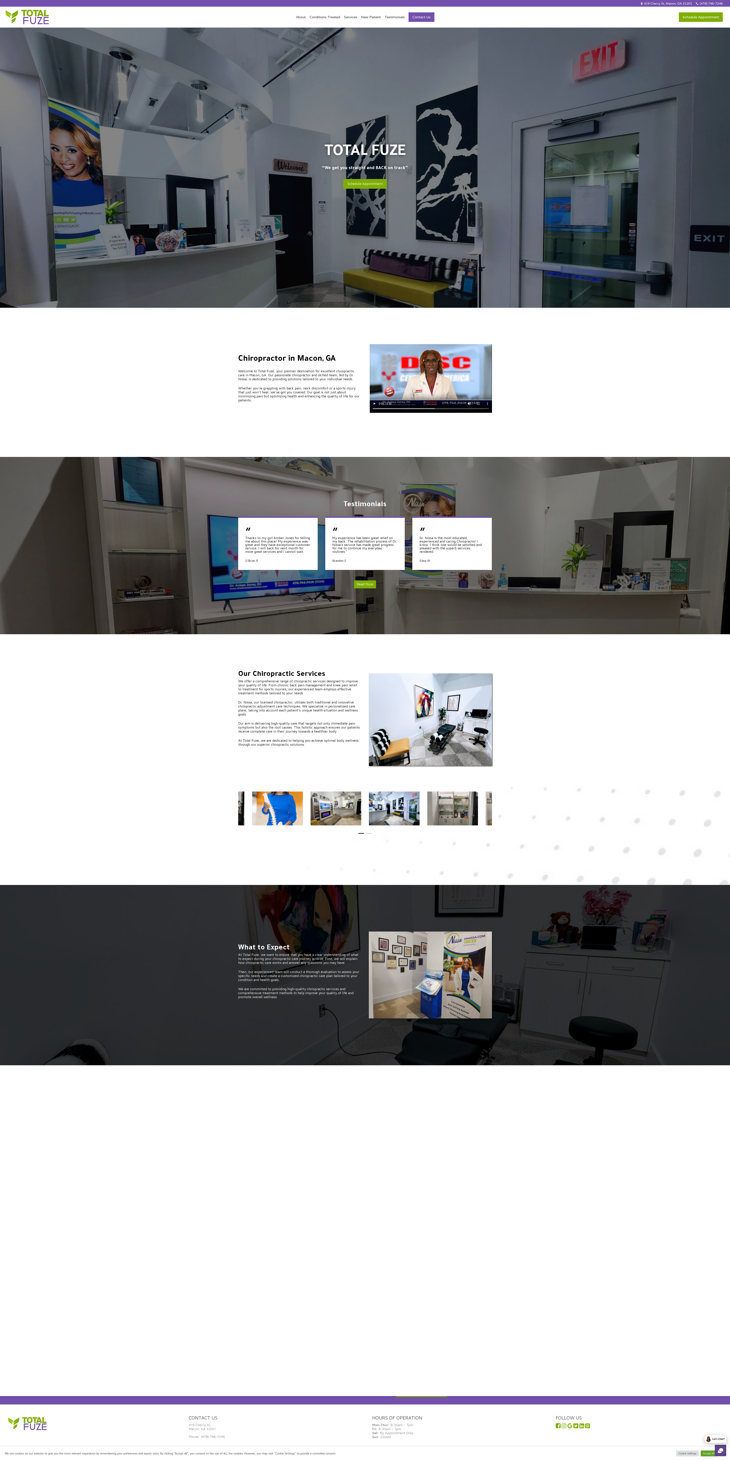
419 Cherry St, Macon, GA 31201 (202, 1427)
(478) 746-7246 (213, 1437)
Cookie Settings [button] (687, 1453)
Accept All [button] (708, 1453)
